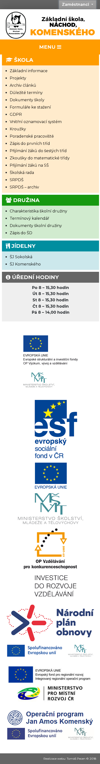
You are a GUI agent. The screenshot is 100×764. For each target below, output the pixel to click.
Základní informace (29, 71)
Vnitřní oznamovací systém (36, 121)
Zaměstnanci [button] (76, 4)
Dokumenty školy (27, 100)
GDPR (16, 114)
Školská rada (22, 172)
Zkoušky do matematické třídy (40, 158)
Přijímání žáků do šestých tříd (38, 150)
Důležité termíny (26, 92)
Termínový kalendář (29, 218)
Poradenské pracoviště (32, 136)
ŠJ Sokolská (21, 257)
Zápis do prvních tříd (30, 143)
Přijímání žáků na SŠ (29, 165)
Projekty (18, 78)
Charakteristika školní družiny (38, 211)
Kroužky (18, 129)
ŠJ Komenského (25, 264)
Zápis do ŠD (21, 233)
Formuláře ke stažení (30, 107)
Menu (48, 47)
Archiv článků (23, 85)
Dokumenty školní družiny (36, 225)
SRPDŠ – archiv (24, 187)
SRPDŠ (17, 180)
